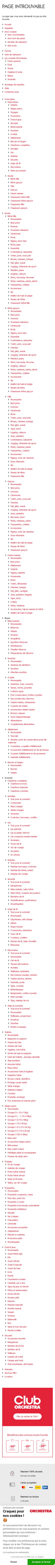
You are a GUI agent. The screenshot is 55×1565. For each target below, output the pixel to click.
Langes (14, 772)
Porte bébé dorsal (16, 1175)
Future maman (17, 193)
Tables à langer (17, 810)
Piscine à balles (14, 1330)
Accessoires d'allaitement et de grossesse (30, 750)
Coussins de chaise (19, 706)
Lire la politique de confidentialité (16, 1552)
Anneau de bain (15, 1046)
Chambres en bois (19, 783)
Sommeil (11, 79)
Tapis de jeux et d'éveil (18, 1286)
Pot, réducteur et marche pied (21, 1100)
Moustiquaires (17, 904)
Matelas (14, 156)
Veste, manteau (17, 605)
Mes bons (12, 45)
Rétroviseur (13, 1145)
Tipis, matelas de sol (20, 1000)
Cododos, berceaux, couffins (24, 817)
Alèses (13, 923)
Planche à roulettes (16, 1234)
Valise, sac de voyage (17, 1182)
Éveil (10, 64)
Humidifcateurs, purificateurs (23, 900)
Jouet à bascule (15, 1264)
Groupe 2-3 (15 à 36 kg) (19, 1131)
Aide (7, 88)
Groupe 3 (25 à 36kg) (18, 1134)
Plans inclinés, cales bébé (22, 889)
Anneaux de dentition (20, 665)
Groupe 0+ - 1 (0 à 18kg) (19, 1116)
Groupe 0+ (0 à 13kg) (18, 1112)
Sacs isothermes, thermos (22, 698)
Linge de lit (16, 163)
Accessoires (16, 288)
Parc (9, 1323)
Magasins (9, 28)
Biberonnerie (16, 127)
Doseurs (14, 635)
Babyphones (16, 885)
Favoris (8, 51)
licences (14, 226)
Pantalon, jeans (17, 270)
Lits (12, 152)
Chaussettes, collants (20, 284)
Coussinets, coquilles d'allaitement (26, 746)
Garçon (14, 189)
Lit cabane (15, 854)
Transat (11, 1312)
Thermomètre (14, 1060)
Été (9, 1257)
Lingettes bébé (14, 1075)
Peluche (11, 1301)
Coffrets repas (17, 691)
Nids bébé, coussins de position (25, 893)
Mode (10, 176)
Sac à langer (13, 1216)
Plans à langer (17, 806)
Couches (11, 1093)
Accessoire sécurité (16, 1338)
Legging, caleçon (18, 274)
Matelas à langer (15, 1090)
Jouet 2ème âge (15, 1253)
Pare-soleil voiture (16, 1149)
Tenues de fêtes (18, 387)
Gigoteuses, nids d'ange (21, 919)
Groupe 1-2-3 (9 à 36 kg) (19, 1127)
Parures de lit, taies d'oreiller (23, 941)
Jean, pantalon (17, 436)
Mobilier (14, 148)
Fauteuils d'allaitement (20, 757)
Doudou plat (13, 1297)
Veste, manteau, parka (21, 447)
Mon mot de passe (16, 38)
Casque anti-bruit (15, 1360)
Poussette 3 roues (16, 1202)
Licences (14, 318)
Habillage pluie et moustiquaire (22, 1152)
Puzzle (10, 1275)
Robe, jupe (16, 244)
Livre (10, 1272)
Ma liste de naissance (17, 42)
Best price (15, 222)
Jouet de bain (14, 1268)
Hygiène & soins (15, 72)
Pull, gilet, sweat (18, 263)
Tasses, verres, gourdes (21, 687)
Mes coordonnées (16, 34)
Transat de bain (14, 1042)
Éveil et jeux (16, 119)
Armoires (15, 813)
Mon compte (11, 31)
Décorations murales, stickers (24, 975)
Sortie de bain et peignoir (19, 1053)
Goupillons (15, 638)
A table (14, 134)
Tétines (14, 631)
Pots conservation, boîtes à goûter (26, 695)
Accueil (8, 24)
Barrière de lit (14, 1349)
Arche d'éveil (13, 1294)
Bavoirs (14, 769)
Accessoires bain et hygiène (20, 1071)
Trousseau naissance (19, 230)
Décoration (16, 167)
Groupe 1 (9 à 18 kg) (17, 1123)
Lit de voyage (14, 1164)
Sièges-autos (16, 108)
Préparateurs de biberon (22, 653)
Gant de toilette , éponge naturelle (24, 1057)
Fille (12, 186)
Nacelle (11, 1212)
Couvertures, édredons (21, 930)
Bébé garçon (16, 182)
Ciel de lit (15, 960)
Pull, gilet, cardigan (19, 591)
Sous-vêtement (17, 461)
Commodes (16, 803)
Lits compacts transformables (24, 836)
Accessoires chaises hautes (23, 709)
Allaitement (16, 138)
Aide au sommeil (18, 170)
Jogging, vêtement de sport (23, 266)
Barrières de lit (17, 896)
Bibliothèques (17, 989)
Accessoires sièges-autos (19, 1141)
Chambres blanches (19, 787)
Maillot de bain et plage (21, 295)
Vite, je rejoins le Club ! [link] (27, 1416)
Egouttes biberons (19, 642)
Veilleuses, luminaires (20, 971)
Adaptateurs (13, 1231)
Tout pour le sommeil (20, 799)
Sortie (10, 68)
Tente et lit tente (15, 1179)
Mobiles (14, 967)
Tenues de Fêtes (18, 299)
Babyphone (13, 1342)
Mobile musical (14, 1308)
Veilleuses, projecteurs (21, 1016)
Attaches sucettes (19, 672)
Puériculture (13, 102)
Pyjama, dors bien (19, 241)
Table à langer (14, 1086)
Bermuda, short (18, 517)
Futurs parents (14, 61)
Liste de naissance (13, 54)
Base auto (12, 1138)
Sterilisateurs (16, 646)
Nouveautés (16, 219)
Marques (9, 1369)
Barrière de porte (16, 1346)
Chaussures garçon (19, 208)
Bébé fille (15, 179)
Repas (10, 75)
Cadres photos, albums (21, 978)
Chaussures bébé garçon (22, 200)
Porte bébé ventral (16, 1172)
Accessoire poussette (17, 1227)
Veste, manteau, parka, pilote (24, 281)
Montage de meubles (14, 84)
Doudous (15, 1019)
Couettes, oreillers (19, 937)
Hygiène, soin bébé (16, 1049)
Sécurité (14, 123)
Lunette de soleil (15, 1356)
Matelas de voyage (19, 874)
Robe (13, 414)
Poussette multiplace (17, 1209)
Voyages (14, 112)
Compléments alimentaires (22, 724)
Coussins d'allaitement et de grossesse (28, 753)
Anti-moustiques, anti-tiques (20, 1364)
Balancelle (12, 1319)
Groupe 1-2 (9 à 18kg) (18, 1120)
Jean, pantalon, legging (21, 594)
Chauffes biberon (18, 649)
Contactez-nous (12, 92)
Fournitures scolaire (17, 1279)
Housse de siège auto (18, 1156)
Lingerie (14, 569)
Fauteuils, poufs (17, 982)
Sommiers (15, 840)
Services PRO (11, 1373)
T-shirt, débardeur (19, 583)
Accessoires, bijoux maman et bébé (27, 609)
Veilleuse (11, 1353)
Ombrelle (12, 1223)
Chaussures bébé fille (20, 197)
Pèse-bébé (13, 1068)
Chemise (14, 347)
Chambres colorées (19, 791)
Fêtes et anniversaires (17, 1290)
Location (8, 1376)
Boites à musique (18, 1027)
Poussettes (15, 116)
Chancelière (13, 1220)
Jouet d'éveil (13, 1261)
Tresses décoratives (19, 964)
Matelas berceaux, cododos (23, 866)
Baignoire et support (17, 1038)
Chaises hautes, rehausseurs (23, 702)
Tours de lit (16, 934)
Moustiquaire (14, 1242)
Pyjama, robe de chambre (22, 458)
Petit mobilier (17, 997)
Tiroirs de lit (16, 844)
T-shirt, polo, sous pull (21, 255)
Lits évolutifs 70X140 (20, 833)
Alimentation (16, 720)
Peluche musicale (15, 1305)
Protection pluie (15, 1238)
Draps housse (17, 926)
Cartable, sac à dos (16, 1283)
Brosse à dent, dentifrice (19, 1079)
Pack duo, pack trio (16, 1198)
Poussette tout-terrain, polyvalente (23, 1205)
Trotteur (11, 1316)
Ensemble (15, 248)
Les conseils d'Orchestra (16, 58)
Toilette (14, 105)
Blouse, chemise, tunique (22, 259)
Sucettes (14, 130)
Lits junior (15, 851)
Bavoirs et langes (18, 141)
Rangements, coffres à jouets (24, 993)
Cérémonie (15, 233)
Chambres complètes (20, 145)
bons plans (10, 99)
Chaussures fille (17, 204)
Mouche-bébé (14, 1064)
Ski (12, 292)
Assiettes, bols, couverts (22, 684)
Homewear (16, 576)
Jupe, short (16, 428)
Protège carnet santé (17, 1082)
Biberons (15, 627)
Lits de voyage (17, 847)
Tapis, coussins (17, 986)
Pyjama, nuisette (18, 572)
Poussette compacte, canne (20, 1194)
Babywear (15, 945)
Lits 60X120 (16, 829)
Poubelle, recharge (16, 1097)
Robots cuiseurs (18, 713)
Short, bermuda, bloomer (22, 277)
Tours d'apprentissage (20, 717)
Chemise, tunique (18, 587)
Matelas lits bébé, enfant (22, 870)
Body (13, 237)
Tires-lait (14, 736)
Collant (14, 602)
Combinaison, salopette (21, 252)
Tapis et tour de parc (17, 1326)
